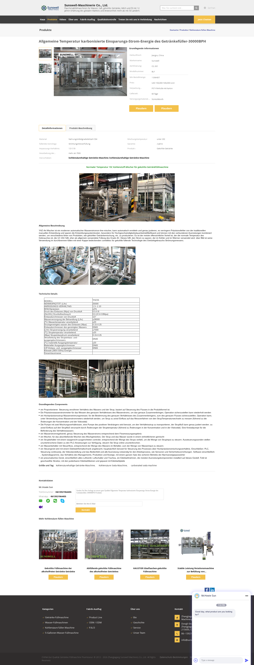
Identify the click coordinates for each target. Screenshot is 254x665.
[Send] (246, 660)
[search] (196, 8)
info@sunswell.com (190, 639)
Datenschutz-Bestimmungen (174, 657)
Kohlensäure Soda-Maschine (113, 465)
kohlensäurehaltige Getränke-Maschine (75, 465)
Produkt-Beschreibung (80, 128)
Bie (135, 617)
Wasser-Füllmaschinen (56, 622)
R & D (92, 627)
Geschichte (138, 622)
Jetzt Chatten (204, 19)
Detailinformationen (52, 128)
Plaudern (141, 108)
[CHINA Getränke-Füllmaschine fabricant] (50, 8)
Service (137, 627)
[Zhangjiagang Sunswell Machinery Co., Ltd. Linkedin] (212, 590)
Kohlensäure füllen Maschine (59, 627)
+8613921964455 (63, 492)
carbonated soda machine (144, 465)
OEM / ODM (95, 622)
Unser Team (139, 632)
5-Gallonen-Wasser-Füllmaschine (61, 632)
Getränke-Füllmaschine (56, 617)
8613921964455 (58, 496)
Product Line (95, 617)
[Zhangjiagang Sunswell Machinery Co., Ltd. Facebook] (207, 590)
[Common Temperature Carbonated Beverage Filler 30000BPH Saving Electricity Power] (45, 53)
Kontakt (86, 509)
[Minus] (246, 596)
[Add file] (196, 660)
